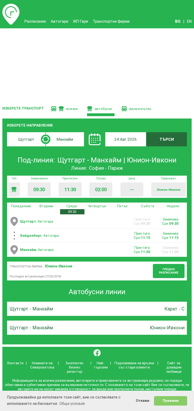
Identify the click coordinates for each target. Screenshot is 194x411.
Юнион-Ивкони (58, 266)
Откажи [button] (142, 401)
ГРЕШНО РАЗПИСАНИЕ (168, 271)
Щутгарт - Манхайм (31, 309)
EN (189, 21)
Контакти (15, 363)
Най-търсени (101, 365)
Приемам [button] (171, 401)
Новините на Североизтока (42, 365)
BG (178, 21)
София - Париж (106, 168)
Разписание (11, 6)
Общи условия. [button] (72, 403)
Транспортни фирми (111, 21)
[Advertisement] (97, 64)
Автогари (59, 21)
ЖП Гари (80, 21)
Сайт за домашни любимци (173, 367)
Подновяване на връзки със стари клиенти (134, 365)
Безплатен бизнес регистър (74, 367)
